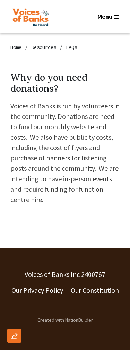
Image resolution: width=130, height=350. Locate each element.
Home (15, 47)
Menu (104, 16)
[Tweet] (14, 279)
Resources (43, 47)
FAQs (71, 47)
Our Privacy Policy (37, 290)
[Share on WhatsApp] (14, 319)
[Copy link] (14, 240)
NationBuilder (79, 320)
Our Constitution (95, 290)
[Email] (14, 260)
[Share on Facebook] (14, 299)
